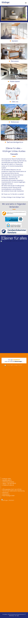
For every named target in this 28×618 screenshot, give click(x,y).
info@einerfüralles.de (8, 485)
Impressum (5, 492)
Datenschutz (5, 494)
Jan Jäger (17, 615)
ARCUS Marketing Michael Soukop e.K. (16, 614)
